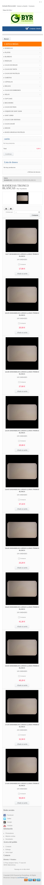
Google (9, 822)
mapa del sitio (7, 10)
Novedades (9, 839)
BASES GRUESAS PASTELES (15, 132)
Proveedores (10, 833)
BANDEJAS (9, 48)
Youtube (9, 825)
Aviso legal (9, 852)
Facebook (10, 815)
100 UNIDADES (22, 259)
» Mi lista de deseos (33, 172)
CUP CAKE (8, 99)
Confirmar (8, 154)
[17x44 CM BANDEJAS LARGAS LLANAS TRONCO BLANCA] (22, 765)
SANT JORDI (9, 115)
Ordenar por (9, 212)
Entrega (8, 849)
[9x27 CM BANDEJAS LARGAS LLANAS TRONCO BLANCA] (22, 236)
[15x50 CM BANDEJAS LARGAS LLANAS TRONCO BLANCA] (22, 647)
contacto (31, 6)
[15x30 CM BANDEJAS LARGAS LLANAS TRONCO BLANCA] (22, 530)
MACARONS (9, 103)
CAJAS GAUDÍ (10, 124)
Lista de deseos (11, 162)
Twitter (9, 818)
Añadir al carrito (22, 274)
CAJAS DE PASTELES (12, 73)
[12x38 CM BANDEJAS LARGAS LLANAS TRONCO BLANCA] (22, 353)
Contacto (8, 846)
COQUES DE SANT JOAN (13, 111)
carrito (7, 139)
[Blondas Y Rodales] (22, 19)
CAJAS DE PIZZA (10, 107)
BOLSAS (8, 86)
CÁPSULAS (9, 82)
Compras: (33, 29)
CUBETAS (8, 78)
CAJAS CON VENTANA (12, 120)
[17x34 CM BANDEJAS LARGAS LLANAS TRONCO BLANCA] (22, 706)
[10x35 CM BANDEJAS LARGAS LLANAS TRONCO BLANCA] (22, 294)
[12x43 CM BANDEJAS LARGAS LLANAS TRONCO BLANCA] (22, 471)
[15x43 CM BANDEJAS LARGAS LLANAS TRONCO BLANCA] (22, 588)
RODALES (8, 61)
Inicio (6, 178)
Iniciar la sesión (22, 6)
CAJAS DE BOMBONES (13, 90)
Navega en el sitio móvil (22, 869)
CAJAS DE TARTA (11, 69)
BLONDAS (8, 57)
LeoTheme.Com (22, 877)
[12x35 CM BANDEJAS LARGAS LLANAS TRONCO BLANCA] (22, 412)
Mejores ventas (10, 836)
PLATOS (7, 52)
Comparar (23, 264)
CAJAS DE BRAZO (11, 65)
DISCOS (7, 128)
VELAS (7, 94)
